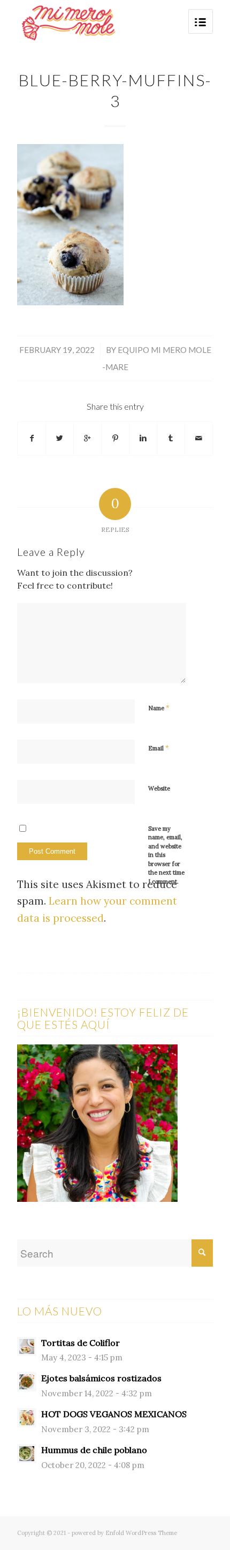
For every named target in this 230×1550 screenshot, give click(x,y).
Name (159, 707)
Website (159, 788)
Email (158, 748)
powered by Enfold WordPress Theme (124, 1533)
